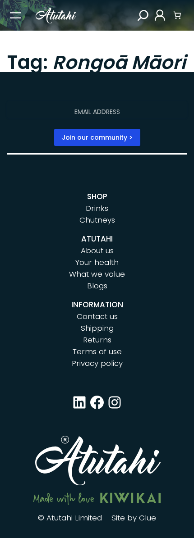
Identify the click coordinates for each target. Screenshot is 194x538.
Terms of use (97, 351)
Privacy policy (97, 363)
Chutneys (97, 219)
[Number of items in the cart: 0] (177, 15)
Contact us (97, 316)
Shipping (97, 328)
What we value (97, 274)
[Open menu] (15, 15)
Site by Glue (133, 517)
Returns (97, 339)
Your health (97, 262)
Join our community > (97, 137)
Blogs (97, 285)
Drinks (97, 208)
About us (97, 250)
